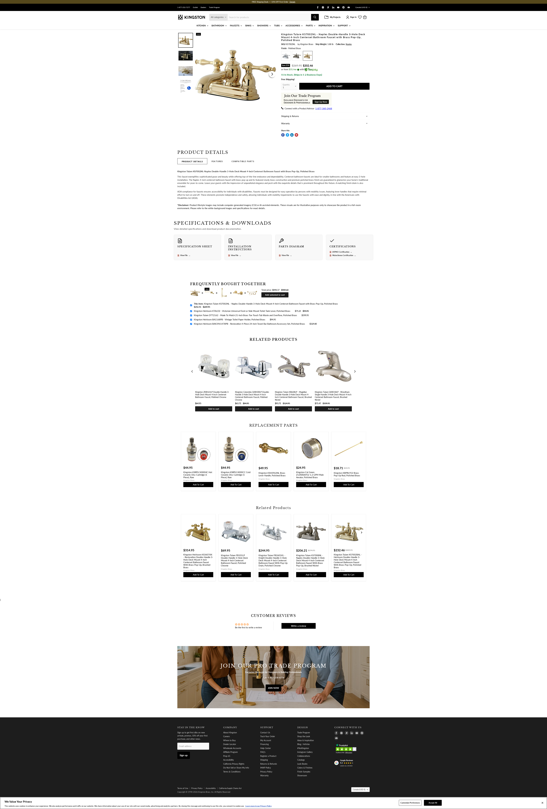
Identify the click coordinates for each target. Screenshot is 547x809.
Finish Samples (303, 771)
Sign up (184, 755)
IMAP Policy (265, 767)
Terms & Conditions (231, 771)
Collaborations (303, 756)
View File (185, 255)
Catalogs (301, 760)
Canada (361, 7)
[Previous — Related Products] (185, 532)
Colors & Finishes (304, 767)
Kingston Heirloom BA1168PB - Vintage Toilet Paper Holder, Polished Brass (229, 319)
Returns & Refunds (268, 764)
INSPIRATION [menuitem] (325, 25)
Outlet (195, 7)
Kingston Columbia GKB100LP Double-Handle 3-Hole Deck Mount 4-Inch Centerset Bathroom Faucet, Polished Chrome (252, 396)
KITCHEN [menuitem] (201, 25)
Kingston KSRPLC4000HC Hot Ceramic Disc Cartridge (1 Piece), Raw (197, 475)
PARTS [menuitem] (309, 25)
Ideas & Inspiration (305, 740)
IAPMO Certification (342, 252)
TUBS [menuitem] (277, 25)
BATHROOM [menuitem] (218, 25)
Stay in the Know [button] (191, 727)
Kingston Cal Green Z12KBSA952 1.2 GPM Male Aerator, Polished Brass (310, 475)
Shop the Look (303, 736)
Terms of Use (182, 788)
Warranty (264, 775)
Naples (349, 44)
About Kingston (230, 732)
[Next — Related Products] (361, 532)
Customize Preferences (410, 802)
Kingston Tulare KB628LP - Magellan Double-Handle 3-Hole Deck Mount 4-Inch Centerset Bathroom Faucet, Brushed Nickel (293, 396)
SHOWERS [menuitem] (262, 25)
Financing (264, 744)
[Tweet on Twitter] (287, 135)
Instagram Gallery (305, 752)
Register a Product (268, 756)
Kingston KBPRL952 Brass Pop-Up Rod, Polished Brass (347, 474)
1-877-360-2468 (323, 108)
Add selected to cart (275, 295)
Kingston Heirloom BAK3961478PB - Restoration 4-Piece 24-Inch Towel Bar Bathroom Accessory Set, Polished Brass (249, 323)
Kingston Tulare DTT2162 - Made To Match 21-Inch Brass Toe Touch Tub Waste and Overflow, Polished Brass (245, 315)
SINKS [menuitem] (248, 25)
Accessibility (228, 760)
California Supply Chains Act (230, 788)
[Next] (272, 74)
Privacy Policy (266, 771)
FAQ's (262, 752)
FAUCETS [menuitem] (234, 25)
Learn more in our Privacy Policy (258, 806)
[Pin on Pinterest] (296, 135)
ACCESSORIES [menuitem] (292, 25)
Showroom (302, 775)
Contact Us (265, 732)
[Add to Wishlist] (271, 34)
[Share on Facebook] (283, 135)
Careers (226, 736)
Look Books (302, 764)
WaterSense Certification (344, 255)
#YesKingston (303, 748)
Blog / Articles (303, 744)
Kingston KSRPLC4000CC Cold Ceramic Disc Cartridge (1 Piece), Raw (235, 475)
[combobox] (269, 17)
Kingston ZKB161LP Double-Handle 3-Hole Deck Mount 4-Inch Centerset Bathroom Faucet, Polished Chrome (212, 394)
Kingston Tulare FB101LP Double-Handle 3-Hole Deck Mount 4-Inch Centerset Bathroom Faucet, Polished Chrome (234, 560)
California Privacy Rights (233, 764)
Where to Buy (229, 740)
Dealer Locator (229, 744)
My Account (265, 740)
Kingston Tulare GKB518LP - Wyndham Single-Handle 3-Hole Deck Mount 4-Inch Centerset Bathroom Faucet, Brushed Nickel (333, 396)
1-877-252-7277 (183, 7)
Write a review (298, 625)
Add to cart (213, 409)
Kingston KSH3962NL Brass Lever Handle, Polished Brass (272, 474)
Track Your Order (267, 736)
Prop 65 (226, 756)
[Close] (542, 803)
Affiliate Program (230, 752)
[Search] (315, 17)
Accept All (433, 802)
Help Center (265, 748)
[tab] (192, 161)
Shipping (264, 760)
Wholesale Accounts (232, 748)
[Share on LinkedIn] (292, 135)
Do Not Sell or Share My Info (236, 767)
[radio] (286, 56)
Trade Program (214, 7)
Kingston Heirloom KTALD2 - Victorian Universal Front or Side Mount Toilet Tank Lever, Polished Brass (242, 311)
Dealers (203, 7)
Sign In (353, 17)
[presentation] (192, 371)
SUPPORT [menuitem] (343, 25)
